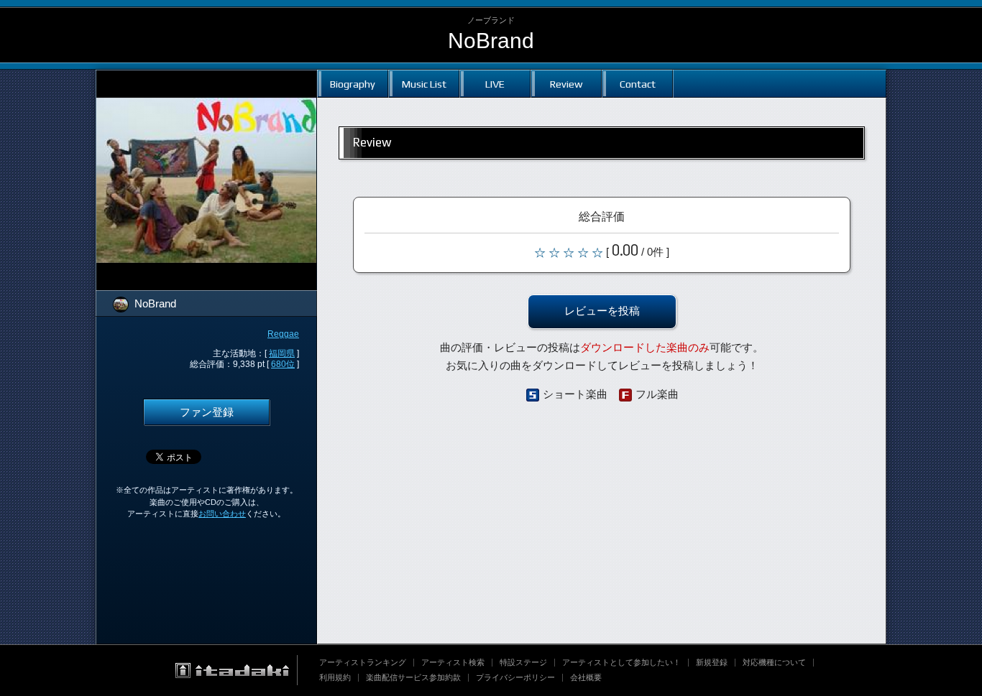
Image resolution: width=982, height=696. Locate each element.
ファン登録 (207, 412)
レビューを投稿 (602, 311)
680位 (283, 364)
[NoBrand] (206, 79)
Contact (638, 84)
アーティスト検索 (453, 662)
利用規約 (335, 677)
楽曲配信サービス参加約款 (413, 677)
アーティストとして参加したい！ (621, 662)
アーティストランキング (362, 662)
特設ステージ (523, 662)
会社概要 (586, 677)
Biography (352, 84)
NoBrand (491, 40)
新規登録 (712, 662)
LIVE (495, 84)
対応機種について (774, 662)
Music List (424, 84)
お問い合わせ (222, 513)
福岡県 (282, 353)
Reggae (283, 334)
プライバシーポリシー (515, 677)
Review (566, 84)
